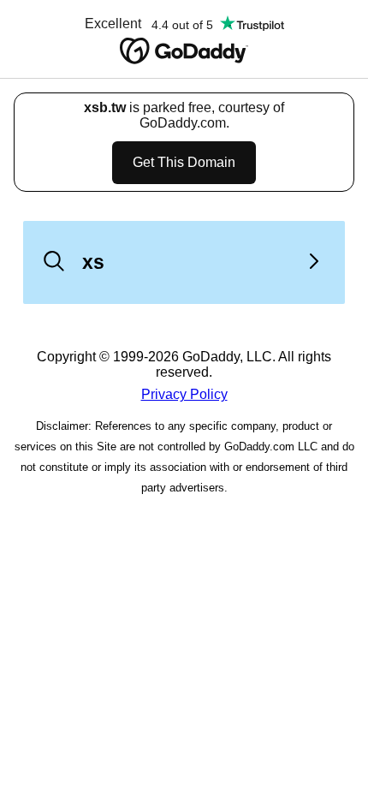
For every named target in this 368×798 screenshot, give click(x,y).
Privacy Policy (184, 394)
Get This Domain (184, 162)
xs (93, 262)
